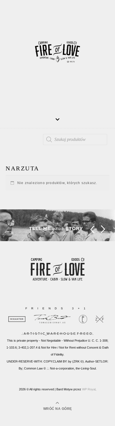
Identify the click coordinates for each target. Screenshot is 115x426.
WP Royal (88, 389)
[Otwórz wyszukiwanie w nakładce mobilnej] (75, 139)
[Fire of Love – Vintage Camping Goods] (57, 54)
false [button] (92, 229)
